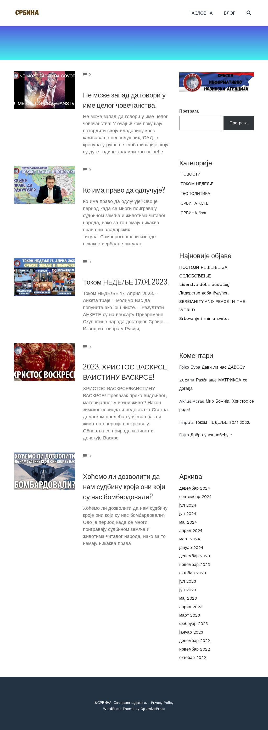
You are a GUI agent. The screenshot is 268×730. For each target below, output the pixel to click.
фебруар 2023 (193, 623)
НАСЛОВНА (200, 13)
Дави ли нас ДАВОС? (223, 367)
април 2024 (191, 530)
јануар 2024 (191, 547)
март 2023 (189, 615)
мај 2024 (188, 522)
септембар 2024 (195, 496)
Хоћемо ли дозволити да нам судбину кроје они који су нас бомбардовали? (124, 486)
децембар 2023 (194, 555)
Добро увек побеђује (211, 434)
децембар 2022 (194, 640)
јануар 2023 (191, 632)
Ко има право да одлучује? (124, 190)
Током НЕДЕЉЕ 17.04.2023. (126, 282)
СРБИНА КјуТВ (195, 203)
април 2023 (190, 606)
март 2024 (189, 538)
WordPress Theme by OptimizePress (134, 709)
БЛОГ (229, 13)
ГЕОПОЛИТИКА (195, 193)
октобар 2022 (192, 657)
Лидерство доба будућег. (204, 293)
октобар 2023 (192, 572)
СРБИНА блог (193, 213)
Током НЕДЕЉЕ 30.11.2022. (222, 422)
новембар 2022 (194, 649)
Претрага (189, 111)
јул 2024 (187, 505)
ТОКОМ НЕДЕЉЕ (197, 184)
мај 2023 (188, 598)
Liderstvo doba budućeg (204, 284)
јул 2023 (187, 581)
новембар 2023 (194, 564)
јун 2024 (187, 513)
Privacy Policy (162, 703)
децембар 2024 (194, 488)
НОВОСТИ (190, 174)
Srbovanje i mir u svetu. (204, 318)
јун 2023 (187, 589)
